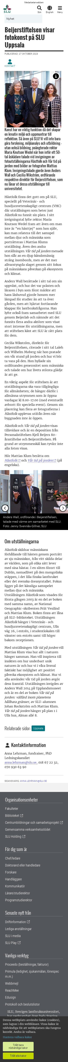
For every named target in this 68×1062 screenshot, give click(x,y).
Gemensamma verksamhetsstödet (27, 829)
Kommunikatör (15, 886)
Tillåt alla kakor (18, 1055)
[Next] (63, 491)
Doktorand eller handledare (22, 865)
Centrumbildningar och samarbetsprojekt (32, 822)
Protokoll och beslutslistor (22, 1004)
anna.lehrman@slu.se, (21, 762)
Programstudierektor (18, 900)
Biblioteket (12, 816)
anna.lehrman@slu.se (33, 781)
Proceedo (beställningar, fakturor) (27, 964)
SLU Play (11, 943)
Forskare (10, 872)
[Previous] (5, 491)
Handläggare (13, 879)
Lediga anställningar (18, 929)
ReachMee (12, 990)
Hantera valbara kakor (17, 1037)
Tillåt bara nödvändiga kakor (18, 1046)
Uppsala (38, 728)
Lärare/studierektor (17, 893)
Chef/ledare (12, 858)
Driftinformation (15, 922)
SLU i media (13, 936)
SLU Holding (13, 836)
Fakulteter (11, 809)
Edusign (10, 997)
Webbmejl (11, 983)
